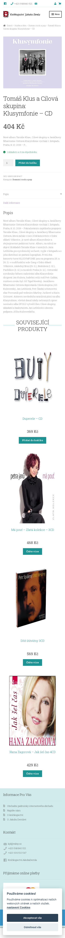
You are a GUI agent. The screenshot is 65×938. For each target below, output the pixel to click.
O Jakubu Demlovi (16, 819)
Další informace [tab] (11, 202)
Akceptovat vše (32, 917)
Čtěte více (32, 551)
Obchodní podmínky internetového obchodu (30, 806)
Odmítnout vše (32, 927)
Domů (9, 25)
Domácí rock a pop (37, 25)
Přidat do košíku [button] (32, 440)
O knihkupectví (15, 815)
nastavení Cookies (18, 907)
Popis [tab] (6, 194)
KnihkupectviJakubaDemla (22, 860)
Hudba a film (20, 25)
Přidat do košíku (27, 162)
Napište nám (14, 810)
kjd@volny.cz (14, 843)
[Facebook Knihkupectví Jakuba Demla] (5, 3)
